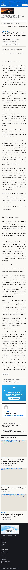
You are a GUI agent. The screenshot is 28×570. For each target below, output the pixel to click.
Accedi (25, 5)
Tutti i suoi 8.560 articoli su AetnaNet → (13, 415)
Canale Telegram (3, 5)
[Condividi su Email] (15, 44)
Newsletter (9, 5)
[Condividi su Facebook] (3, 44)
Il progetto (3, 551)
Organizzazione (4, 552)
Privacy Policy (4, 562)
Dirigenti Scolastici (12, 26)
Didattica (3, 544)
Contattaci (3, 557)
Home (3, 26)
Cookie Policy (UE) (5, 561)
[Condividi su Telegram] (12, 44)
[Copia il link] (18, 44)
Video (2, 545)
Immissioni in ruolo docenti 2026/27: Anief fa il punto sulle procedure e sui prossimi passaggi (12, 516)
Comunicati (5, 374)
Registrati (18, 5)
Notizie (2, 541)
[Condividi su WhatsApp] (9, 44)
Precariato (5, 31)
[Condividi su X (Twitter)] (6, 44)
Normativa (3, 542)
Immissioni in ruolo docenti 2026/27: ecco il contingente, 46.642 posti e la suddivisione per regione (12, 461)
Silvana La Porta (6, 39)
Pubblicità (3, 559)
